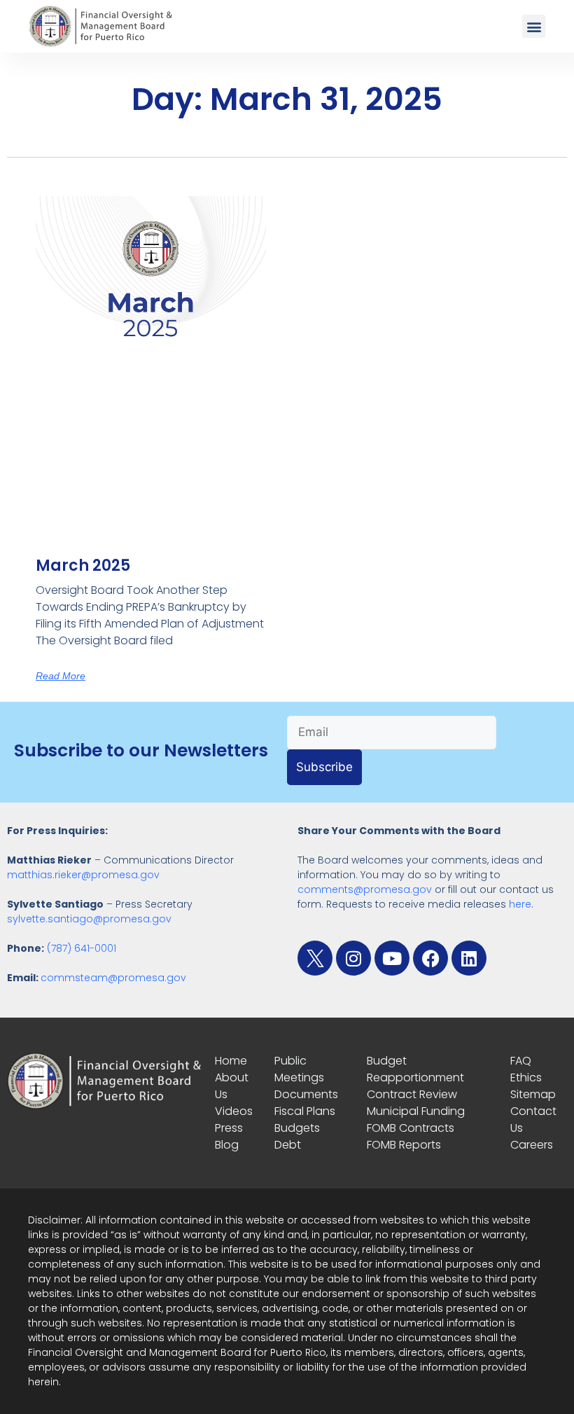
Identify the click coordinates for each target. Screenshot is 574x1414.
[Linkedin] (468, 958)
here (520, 904)
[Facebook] (430, 958)
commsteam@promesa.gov (113, 978)
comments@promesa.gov (365, 889)
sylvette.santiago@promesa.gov (89, 919)
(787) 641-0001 (81, 948)
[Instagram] (353, 958)
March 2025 (83, 565)
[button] (533, 26)
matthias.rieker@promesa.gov (83, 875)
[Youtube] (392, 958)
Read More (60, 675)
